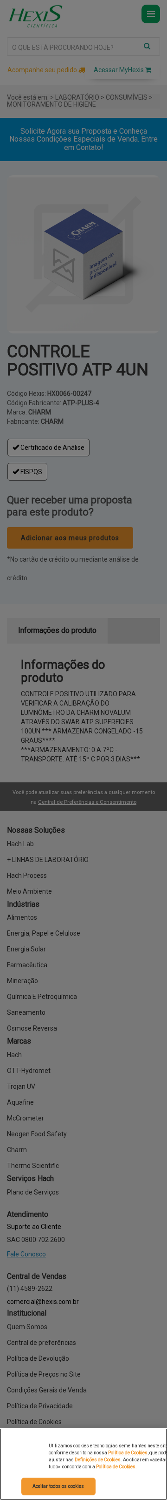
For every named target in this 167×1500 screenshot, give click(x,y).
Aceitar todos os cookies (58, 1486)
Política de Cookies (128, 1452)
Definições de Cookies (98, 1459)
